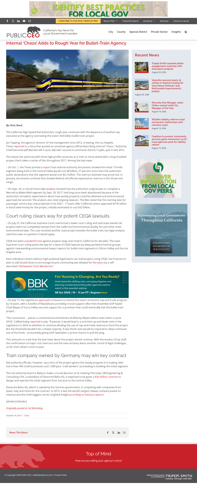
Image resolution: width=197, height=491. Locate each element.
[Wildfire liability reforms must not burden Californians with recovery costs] (142, 123)
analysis (51, 189)
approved (44, 300)
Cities (26, 415)
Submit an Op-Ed (181, 21)
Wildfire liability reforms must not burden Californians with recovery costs (168, 122)
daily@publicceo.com (42, 475)
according (75, 394)
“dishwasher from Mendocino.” (36, 266)
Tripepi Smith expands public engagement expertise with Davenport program (168, 66)
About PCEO (109, 21)
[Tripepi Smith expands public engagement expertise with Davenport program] (142, 67)
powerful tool (34, 241)
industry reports (94, 394)
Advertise (164, 21)
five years (98, 262)
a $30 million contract (105, 376)
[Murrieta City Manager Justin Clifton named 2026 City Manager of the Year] (142, 106)
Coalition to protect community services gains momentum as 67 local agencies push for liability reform (169, 140)
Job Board (147, 21)
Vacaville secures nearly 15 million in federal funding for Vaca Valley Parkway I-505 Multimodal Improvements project (167, 86)
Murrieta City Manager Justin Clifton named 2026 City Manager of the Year (167, 105)
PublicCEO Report (130, 21)
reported (19, 146)
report (47, 167)
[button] (186, 32)
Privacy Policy (60, 475)
